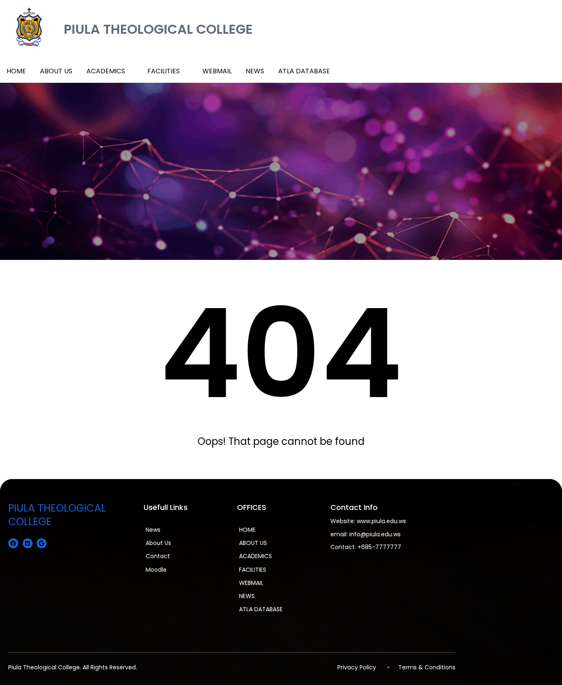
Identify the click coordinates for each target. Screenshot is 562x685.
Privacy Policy (356, 667)
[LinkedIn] (28, 543)
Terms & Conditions (426, 667)
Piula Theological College (44, 667)
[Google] (41, 543)
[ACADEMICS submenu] (131, 70)
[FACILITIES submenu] (185, 70)
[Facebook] (13, 543)
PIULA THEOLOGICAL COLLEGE (158, 29)
